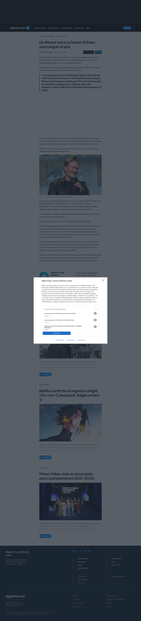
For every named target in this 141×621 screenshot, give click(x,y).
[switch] (94, 313)
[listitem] (70, 309)
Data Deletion (60, 340)
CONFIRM (56, 333)
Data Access (70, 340)
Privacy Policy (81, 340)
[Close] (104, 281)
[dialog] (70, 310)
